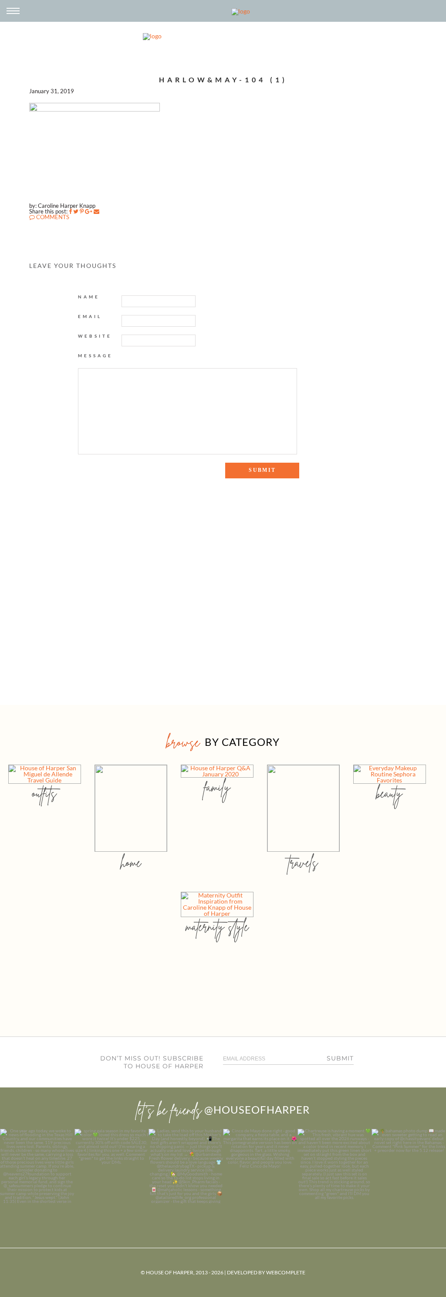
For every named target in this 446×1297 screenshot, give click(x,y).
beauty (389, 793)
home (131, 862)
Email (90, 316)
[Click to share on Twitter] (75, 211)
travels (303, 862)
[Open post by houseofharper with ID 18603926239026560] (37, 1166)
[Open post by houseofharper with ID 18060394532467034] (111, 1166)
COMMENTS (52, 216)
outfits (44, 793)
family (217, 787)
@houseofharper (257, 1109)
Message (95, 355)
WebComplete (285, 1272)
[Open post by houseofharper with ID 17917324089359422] (260, 1166)
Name (89, 296)
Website (95, 336)
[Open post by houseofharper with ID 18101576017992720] (334, 1166)
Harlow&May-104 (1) (223, 79)
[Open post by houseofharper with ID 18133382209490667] (186, 1166)
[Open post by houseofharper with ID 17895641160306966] (409, 1166)
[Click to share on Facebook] (70, 211)
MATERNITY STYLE (217, 926)
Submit (340, 1058)
